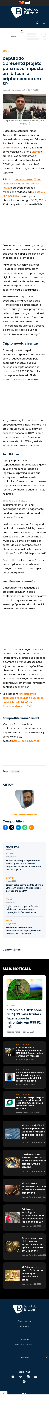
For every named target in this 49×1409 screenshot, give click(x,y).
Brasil (6, 51)
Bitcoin (36, 151)
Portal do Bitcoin (24, 12)
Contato (24, 1326)
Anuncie (24, 1339)
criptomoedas (11, 147)
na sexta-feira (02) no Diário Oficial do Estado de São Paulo (22, 183)
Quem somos (24, 1321)
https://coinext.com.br (25, 741)
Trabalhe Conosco (24, 1344)
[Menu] (44, 23)
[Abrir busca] (37, 23)
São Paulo (15, 771)
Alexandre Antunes (24, 814)
